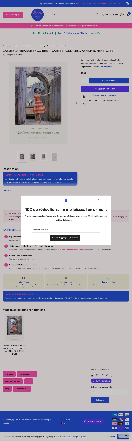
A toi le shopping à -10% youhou (65, 238)
